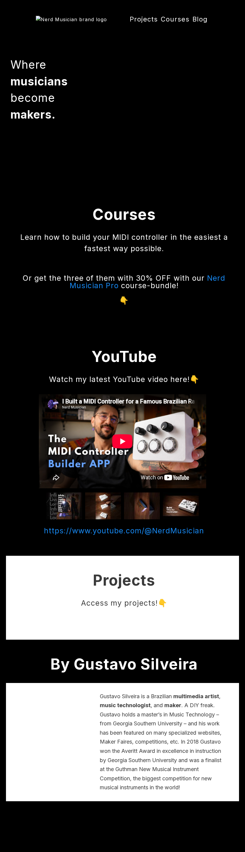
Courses (175, 19)
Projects (144, 19)
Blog (200, 19)
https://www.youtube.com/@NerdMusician (124, 530)
